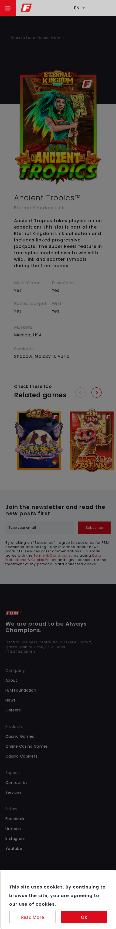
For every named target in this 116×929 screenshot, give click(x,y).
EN (76, 8)
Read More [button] (32, 917)
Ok (84, 917)
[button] (8, 8)
